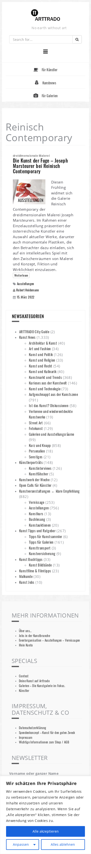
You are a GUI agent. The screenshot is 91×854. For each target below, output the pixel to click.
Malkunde (26, 576)
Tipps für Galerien (41, 542)
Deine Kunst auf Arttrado (34, 681)
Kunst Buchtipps (31, 559)
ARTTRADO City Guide (34, 331)
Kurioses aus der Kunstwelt (48, 382)
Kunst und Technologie (44, 388)
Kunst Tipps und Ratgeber (37, 530)
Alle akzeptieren (46, 831)
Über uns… (25, 630)
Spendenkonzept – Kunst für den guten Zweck (47, 732)
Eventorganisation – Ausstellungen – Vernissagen (49, 640)
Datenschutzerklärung (32, 727)
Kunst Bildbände (40, 564)
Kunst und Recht (40, 365)
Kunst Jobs (26, 582)
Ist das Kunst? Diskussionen (48, 405)
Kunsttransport (39, 547)
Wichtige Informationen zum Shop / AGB (44, 742)
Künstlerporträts (31, 462)
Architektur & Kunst (43, 343)
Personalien (37, 450)
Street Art (36, 422)
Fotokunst (36, 428)
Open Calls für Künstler (35, 485)
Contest (24, 676)
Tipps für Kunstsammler (45, 536)
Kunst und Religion (42, 360)
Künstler (24, 690)
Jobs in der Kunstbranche (34, 635)
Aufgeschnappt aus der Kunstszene (53, 394)
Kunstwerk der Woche (34, 479)
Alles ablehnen (63, 844)
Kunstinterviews (40, 468)
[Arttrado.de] (45, 15)
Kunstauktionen (40, 525)
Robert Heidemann (27, 290)
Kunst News (27, 337)
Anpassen (21, 844)
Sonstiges (35, 456)
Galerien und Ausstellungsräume (51, 434)
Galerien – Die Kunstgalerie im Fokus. (42, 685)
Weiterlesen (21, 275)
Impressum (25, 737)
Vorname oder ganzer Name (33, 773)
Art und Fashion (40, 348)
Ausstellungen (25, 283)
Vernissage (36, 502)
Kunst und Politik (41, 354)
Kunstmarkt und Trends (45, 377)
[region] (45, 815)
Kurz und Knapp (40, 445)
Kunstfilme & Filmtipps (35, 570)
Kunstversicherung (42, 553)
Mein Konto (26, 645)
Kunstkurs (36, 513)
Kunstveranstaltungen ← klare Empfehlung (49, 491)
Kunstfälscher (38, 473)
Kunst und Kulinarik (42, 371)
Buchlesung (37, 519)
